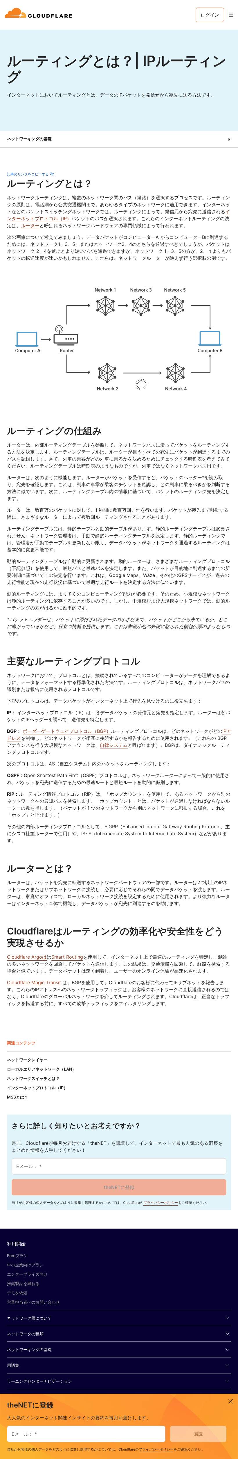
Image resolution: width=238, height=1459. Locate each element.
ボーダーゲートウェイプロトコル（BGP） (67, 731)
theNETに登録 (119, 1187)
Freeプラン (17, 1255)
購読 (198, 1434)
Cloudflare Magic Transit (34, 982)
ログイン (210, 15)
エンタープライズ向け (27, 1274)
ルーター (30, 225)
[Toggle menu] (231, 15)
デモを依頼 (17, 1292)
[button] (119, 139)
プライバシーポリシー (160, 1202)
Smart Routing (67, 957)
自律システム (114, 745)
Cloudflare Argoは (27, 957)
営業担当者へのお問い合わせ (33, 1302)
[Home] (39, 15)
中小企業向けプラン (25, 1264)
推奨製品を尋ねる (23, 1283)
